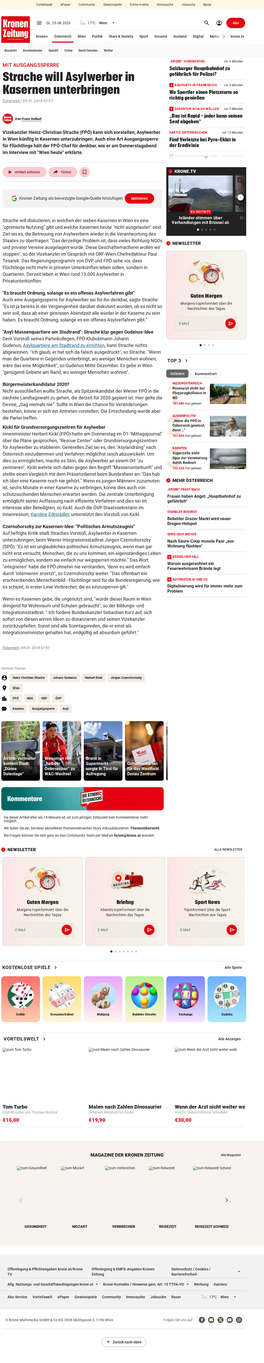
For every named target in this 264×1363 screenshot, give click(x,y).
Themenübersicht (144, 828)
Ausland (180, 36)
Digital (198, 36)
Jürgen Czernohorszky (126, 678)
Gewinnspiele (112, 4)
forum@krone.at (127, 835)
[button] (224, 36)
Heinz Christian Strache (29, 678)
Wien (82, 36)
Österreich (62, 36)
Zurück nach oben (124, 1342)
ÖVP (58, 698)
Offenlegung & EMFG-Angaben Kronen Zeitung (123, 1271)
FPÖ (16, 698)
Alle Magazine (231, 1155)
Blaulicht (10, 50)
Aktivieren (139, 198)
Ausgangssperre (43, 709)
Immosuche (165, 4)
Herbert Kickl (93, 678)
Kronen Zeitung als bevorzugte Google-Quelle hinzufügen (83, 198)
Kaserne (18, 709)
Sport (143, 36)
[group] (20, 751)
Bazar (207, 4)
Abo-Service (17, 1297)
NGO (30, 698)
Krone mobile (139, 4)
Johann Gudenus (65, 678)
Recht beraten (88, 50)
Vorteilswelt (44, 4)
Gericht (53, 50)
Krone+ (42, 36)
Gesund (160, 36)
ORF (44, 698)
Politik (97, 36)
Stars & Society (121, 36)
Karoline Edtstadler (50, 514)
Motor (215, 36)
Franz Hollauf (32, 119)
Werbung (201, 1284)
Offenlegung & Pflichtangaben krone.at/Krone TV (45, 1271)
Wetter (108, 50)
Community (87, 4)
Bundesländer (32, 50)
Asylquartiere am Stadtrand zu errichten (64, 345)
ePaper (65, 4)
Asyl (66, 709)
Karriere (220, 1284)
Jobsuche (188, 4)
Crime (68, 50)
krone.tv (237, 36)
